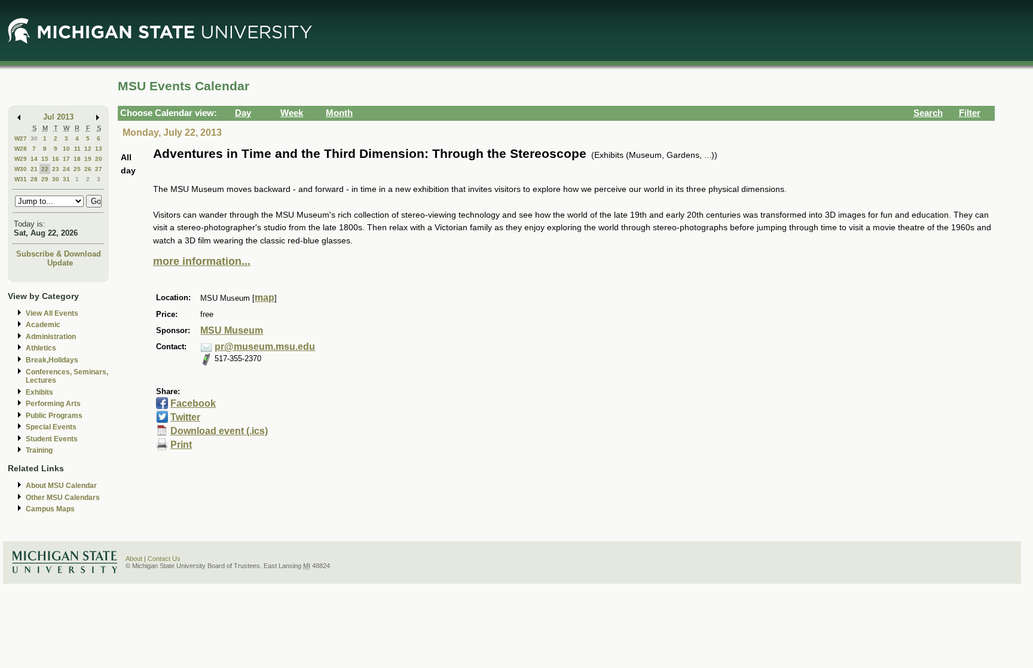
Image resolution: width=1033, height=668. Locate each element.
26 (87, 169)
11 (77, 148)
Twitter (185, 417)
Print (181, 445)
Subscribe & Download (58, 253)
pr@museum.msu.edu (265, 346)
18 (77, 158)
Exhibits (39, 392)
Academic (43, 325)
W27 (20, 138)
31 (66, 179)
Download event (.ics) (219, 431)
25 (77, 169)
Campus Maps (50, 509)
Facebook (193, 403)
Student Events (52, 439)
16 (55, 158)
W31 (20, 179)
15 (44, 158)
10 (66, 148)
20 (98, 158)
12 (87, 148)
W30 (20, 169)
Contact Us (164, 558)
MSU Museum (231, 330)
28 (34, 179)
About (134, 558)
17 (66, 158)
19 (87, 158)
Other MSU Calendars (63, 497)
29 (44, 179)
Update (60, 262)
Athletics (41, 348)
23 (55, 169)
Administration (51, 337)
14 (34, 158)
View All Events (52, 313)
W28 (20, 148)
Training (39, 450)
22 (44, 169)
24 (66, 169)
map (264, 297)
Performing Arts (53, 403)
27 (98, 169)
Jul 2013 (58, 116)
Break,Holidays (52, 360)
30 (34, 138)
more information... (201, 261)
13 (98, 148)
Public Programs (54, 415)
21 (34, 169)
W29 (20, 158)
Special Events (51, 427)
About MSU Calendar (61, 485)
